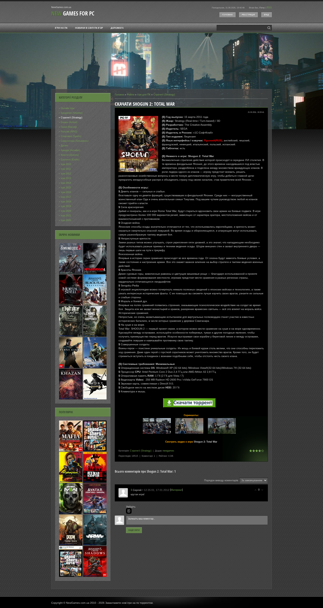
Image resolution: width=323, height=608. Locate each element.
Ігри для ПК (143, 94)
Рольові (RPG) (69, 131)
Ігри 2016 (66, 192)
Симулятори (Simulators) (74, 140)
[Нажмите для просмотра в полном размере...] (159, 433)
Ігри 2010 (66, 164)
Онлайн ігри (67, 108)
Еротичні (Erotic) (70, 159)
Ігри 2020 (66, 211)
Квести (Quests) (70, 154)
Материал (176, 489)
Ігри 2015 (66, 187)
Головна (227, 15)
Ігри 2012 (66, 173)
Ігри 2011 (66, 168)
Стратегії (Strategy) (164, 94)
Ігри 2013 (66, 178)
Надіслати (134, 530)
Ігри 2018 (66, 201)
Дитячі (64, 145)
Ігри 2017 (66, 197)
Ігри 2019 (66, 206)
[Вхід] (129, 511)
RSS (269, 7)
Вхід (266, 15)
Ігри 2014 (66, 183)
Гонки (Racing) (69, 126)
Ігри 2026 (66, 220)
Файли (130, 94)
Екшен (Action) (69, 122)
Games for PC (72, 13)
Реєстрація (248, 15)
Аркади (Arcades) (70, 150)
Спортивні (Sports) (71, 136)
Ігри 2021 (66, 215)
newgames (168, 450)
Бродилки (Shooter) (71, 112)
